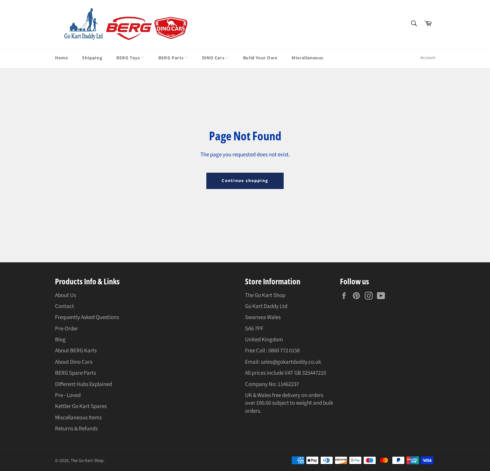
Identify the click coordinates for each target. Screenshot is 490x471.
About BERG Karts (76, 351)
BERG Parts (171, 58)
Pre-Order (66, 329)
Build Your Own (260, 58)
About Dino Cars (73, 362)
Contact (64, 306)
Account (427, 58)
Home (61, 58)
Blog (60, 340)
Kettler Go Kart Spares (81, 406)
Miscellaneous (307, 58)
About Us (65, 295)
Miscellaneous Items (78, 418)
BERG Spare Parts (75, 373)
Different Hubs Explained (83, 384)
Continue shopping (245, 181)
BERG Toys (128, 58)
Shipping (92, 58)
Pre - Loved (68, 395)
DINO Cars (214, 58)
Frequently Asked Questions (87, 317)
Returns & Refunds (76, 429)
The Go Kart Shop (87, 460)
